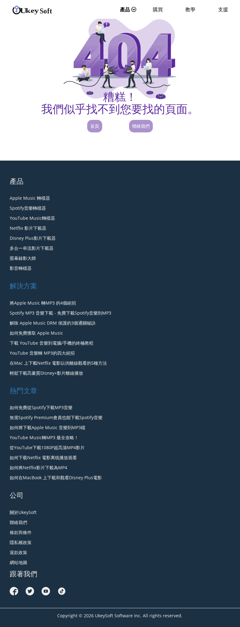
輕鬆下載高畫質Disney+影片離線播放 (46, 373)
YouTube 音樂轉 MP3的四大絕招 (42, 353)
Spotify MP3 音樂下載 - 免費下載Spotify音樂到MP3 (60, 313)
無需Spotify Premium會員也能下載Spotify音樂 (56, 417)
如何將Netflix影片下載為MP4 (38, 467)
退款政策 (18, 552)
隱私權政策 (21, 542)
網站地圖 (18, 562)
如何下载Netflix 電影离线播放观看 (43, 457)
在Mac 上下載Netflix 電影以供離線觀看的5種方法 (58, 363)
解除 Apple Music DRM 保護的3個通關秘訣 (53, 323)
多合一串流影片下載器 (31, 248)
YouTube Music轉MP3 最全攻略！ (44, 437)
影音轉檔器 (21, 268)
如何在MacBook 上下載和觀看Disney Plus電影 (56, 478)
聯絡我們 (141, 126)
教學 (190, 9)
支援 (223, 9)
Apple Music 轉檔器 (30, 198)
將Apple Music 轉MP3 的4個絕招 (43, 303)
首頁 (94, 126)
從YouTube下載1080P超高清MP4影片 (47, 447)
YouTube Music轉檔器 (32, 218)
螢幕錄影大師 (23, 258)
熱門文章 (23, 390)
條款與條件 (21, 532)
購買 (158, 9)
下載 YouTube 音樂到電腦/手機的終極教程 (51, 343)
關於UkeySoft (23, 512)
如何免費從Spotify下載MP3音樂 (41, 407)
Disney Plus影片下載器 (33, 238)
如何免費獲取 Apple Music (36, 333)
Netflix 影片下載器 (28, 228)
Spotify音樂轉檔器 (28, 208)
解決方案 (23, 285)
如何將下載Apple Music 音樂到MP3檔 (47, 427)
